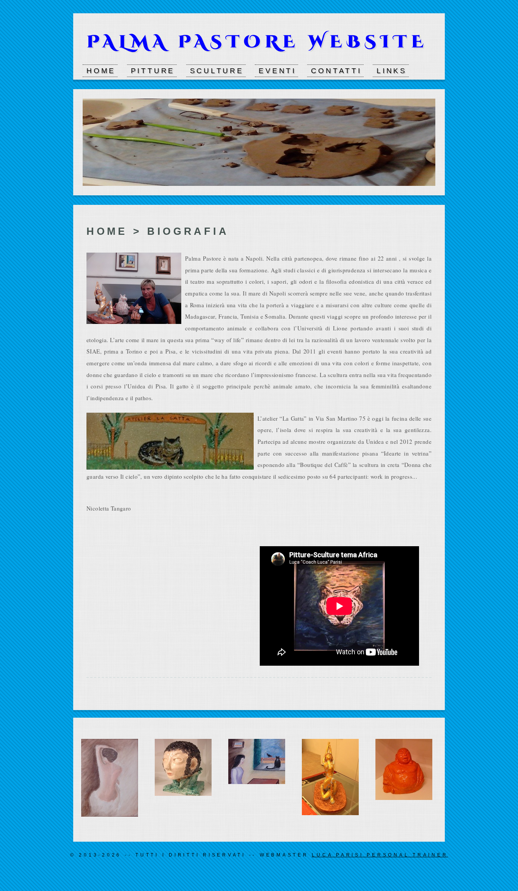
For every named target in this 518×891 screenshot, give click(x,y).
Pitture (153, 71)
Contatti (336, 71)
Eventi (277, 71)
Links (392, 71)
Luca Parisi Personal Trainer (380, 855)
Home (101, 71)
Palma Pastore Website (257, 42)
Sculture (217, 71)
